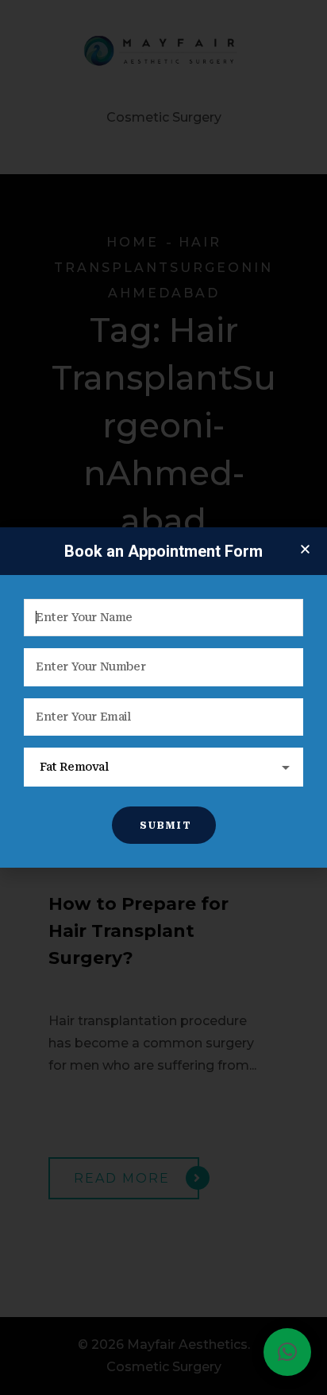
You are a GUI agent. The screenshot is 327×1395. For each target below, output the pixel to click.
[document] (163, 697)
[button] (287, 1352)
